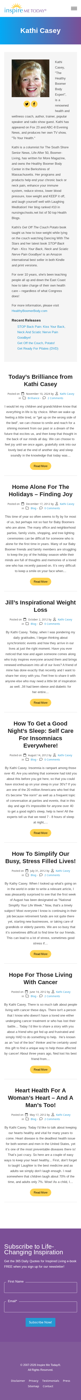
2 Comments (55, 398)
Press (66, 1380)
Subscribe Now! (40, 1322)
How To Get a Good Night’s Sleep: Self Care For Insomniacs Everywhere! (40, 734)
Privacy (33, 1380)
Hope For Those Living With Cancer (40, 978)
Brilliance (33, 398)
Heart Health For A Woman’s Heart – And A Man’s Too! (40, 1097)
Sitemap (33, 1386)
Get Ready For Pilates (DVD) (37, 348)
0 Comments (52, 508)
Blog (33, 508)
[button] (74, 8)
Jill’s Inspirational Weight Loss (40, 606)
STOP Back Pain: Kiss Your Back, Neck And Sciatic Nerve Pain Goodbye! (41, 332)
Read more (40, 466)
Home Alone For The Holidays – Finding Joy (41, 490)
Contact (48, 1386)
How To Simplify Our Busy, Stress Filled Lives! (40, 857)
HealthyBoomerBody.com (29, 311)
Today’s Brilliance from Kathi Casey (40, 380)
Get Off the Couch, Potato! (36, 343)
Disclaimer (18, 1380)
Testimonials (50, 1380)
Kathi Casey (67, 394)
